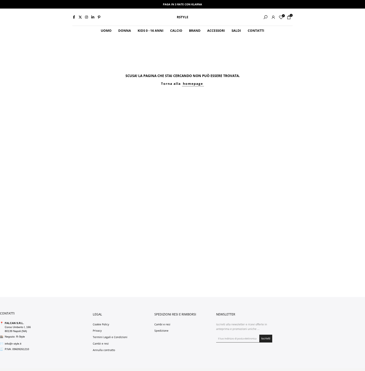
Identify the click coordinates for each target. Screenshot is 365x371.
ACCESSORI (216, 30)
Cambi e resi (101, 343)
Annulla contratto (104, 350)
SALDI (236, 30)
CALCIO (176, 30)
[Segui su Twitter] (80, 17)
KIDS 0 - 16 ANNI (150, 30)
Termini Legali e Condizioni (110, 337)
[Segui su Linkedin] (92, 17)
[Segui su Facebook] (74, 17)
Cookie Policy (101, 324)
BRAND (195, 30)
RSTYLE (182, 17)
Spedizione (161, 330)
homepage (193, 83)
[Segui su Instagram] (86, 17)
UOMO (106, 30)
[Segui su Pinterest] (99, 17)
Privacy (97, 330)
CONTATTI (256, 30)
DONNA (124, 30)
